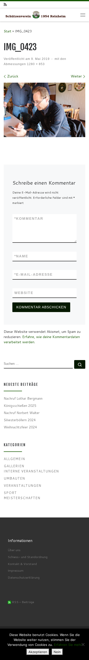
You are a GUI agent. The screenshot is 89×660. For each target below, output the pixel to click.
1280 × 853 (35, 64)
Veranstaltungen (22, 485)
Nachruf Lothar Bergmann (23, 398)
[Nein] (82, 644)
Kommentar (28, 218)
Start (7, 31)
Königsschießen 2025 (20, 405)
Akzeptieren (37, 652)
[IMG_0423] (44, 110)
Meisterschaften (22, 497)
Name (21, 256)
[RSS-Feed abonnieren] (5, 4)
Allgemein (14, 458)
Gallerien (14, 466)
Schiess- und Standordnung (27, 557)
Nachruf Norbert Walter (22, 412)
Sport (10, 492)
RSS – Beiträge (22, 602)
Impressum (15, 570)
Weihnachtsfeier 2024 (20, 427)
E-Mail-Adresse (33, 274)
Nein (57, 652)
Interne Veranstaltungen (31, 471)
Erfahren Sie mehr (68, 645)
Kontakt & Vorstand (22, 564)
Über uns (14, 550)
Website (23, 293)
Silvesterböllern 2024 (20, 419)
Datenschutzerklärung (24, 577)
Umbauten (14, 478)
